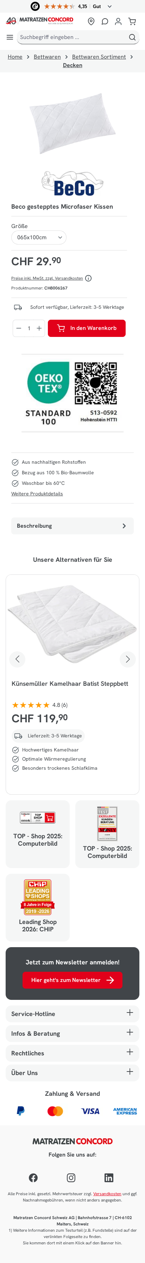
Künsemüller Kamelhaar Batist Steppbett (70, 684)
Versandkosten (107, 1194)
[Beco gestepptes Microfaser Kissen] (72, 124)
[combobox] (71, 37)
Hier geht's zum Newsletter (66, 980)
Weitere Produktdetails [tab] (37, 493)
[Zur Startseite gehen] (45, 21)
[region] (72, 124)
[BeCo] (72, 183)
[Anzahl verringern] (19, 328)
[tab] (72, 526)
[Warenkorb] (132, 21)
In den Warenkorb (93, 328)
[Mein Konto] (118, 21)
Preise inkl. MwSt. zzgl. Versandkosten (47, 278)
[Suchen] (132, 37)
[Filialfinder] (91, 21)
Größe (19, 226)
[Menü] (10, 37)
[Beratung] (105, 21)
